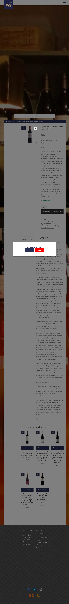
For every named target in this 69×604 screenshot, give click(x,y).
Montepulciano (59, 226)
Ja (29, 250)
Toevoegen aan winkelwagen (52, 211)
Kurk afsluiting (45, 226)
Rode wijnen (55, 222)
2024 (45, 224)
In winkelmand (27, 448)
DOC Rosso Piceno (52, 224)
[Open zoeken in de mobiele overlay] (34, 116)
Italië (14, 121)
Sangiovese (50, 228)
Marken (52, 226)
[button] (35, 128)
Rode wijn (43, 228)
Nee (39, 250)
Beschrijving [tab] (25, 239)
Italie (59, 224)
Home (9, 121)
